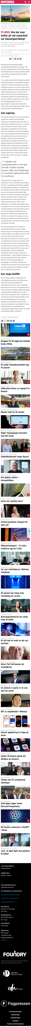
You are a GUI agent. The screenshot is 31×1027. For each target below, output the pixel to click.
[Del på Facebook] (10, 59)
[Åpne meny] (25, 2)
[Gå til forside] (11, 2)
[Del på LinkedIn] (15, 59)
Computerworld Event (8, 902)
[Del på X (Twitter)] (13, 59)
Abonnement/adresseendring (10, 894)
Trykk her (4, 940)
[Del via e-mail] (18, 59)
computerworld (13, 317)
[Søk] (29, 2)
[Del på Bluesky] (20, 59)
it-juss (4, 317)
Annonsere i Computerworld (10, 898)
